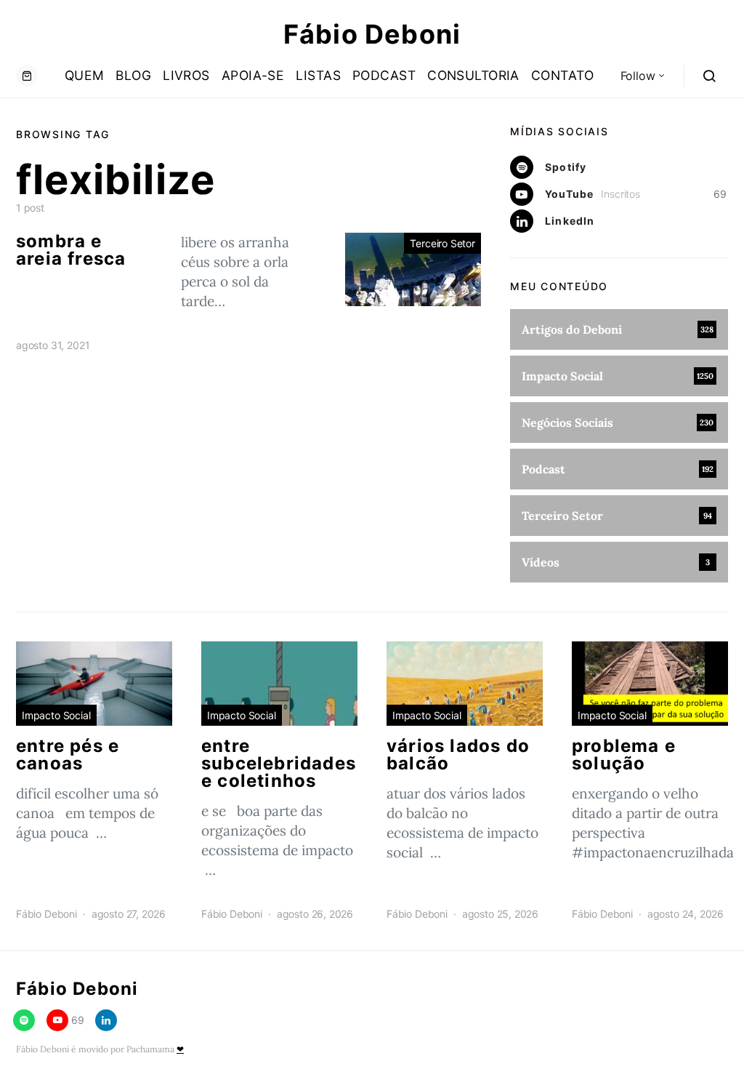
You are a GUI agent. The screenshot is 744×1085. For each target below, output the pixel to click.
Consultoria (473, 75)
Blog (133, 75)
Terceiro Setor (442, 243)
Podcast (384, 75)
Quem (85, 75)
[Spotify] (24, 1020)
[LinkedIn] (106, 1020)
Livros (186, 75)
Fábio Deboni (372, 34)
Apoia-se (253, 75)
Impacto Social (56, 715)
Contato (562, 75)
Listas (318, 75)
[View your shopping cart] (27, 76)
